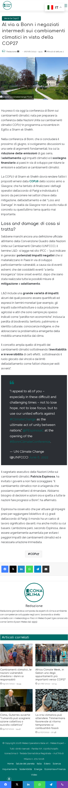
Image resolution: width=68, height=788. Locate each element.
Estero (47, 763)
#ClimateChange (23, 419)
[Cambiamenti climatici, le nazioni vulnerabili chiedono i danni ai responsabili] (16, 655)
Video (34, 774)
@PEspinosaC (33, 430)
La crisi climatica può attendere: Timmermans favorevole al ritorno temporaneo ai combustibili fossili (50, 722)
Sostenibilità (25, 769)
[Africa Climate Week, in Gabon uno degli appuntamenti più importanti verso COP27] (51, 655)
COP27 (34, 554)
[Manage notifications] (9, 779)
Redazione (11, 51)
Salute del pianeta (25, 763)
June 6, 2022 (38, 457)
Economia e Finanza (55, 769)
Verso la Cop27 (11, 18)
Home (10, 763)
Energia (38, 769)
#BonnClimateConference (30, 441)
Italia (39, 763)
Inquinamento (9, 769)
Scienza (57, 763)
